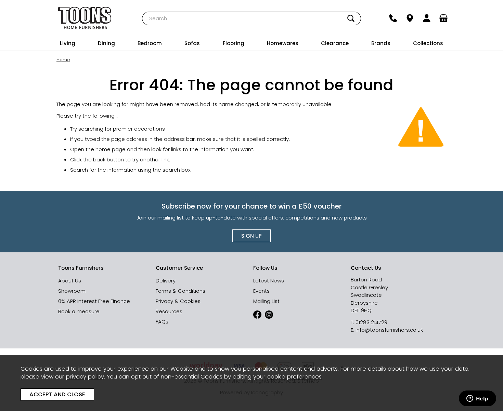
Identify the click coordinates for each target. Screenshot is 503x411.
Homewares (282, 43)
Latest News (268, 280)
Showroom (72, 290)
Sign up (251, 235)
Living (67, 43)
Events (261, 290)
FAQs (162, 321)
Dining (106, 43)
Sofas (192, 43)
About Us (69, 280)
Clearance (335, 43)
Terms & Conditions (180, 290)
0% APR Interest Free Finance (94, 301)
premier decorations (139, 128)
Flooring (233, 43)
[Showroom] (410, 18)
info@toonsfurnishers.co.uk (389, 329)
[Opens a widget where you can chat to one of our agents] (477, 399)
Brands (380, 43)
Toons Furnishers (84, 18)
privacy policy (85, 377)
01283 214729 (371, 322)
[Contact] (393, 18)
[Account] (426, 18)
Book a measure (79, 311)
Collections (428, 43)
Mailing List (266, 301)
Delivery (166, 280)
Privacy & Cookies (178, 301)
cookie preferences (294, 377)
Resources (169, 311)
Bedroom (150, 43)
